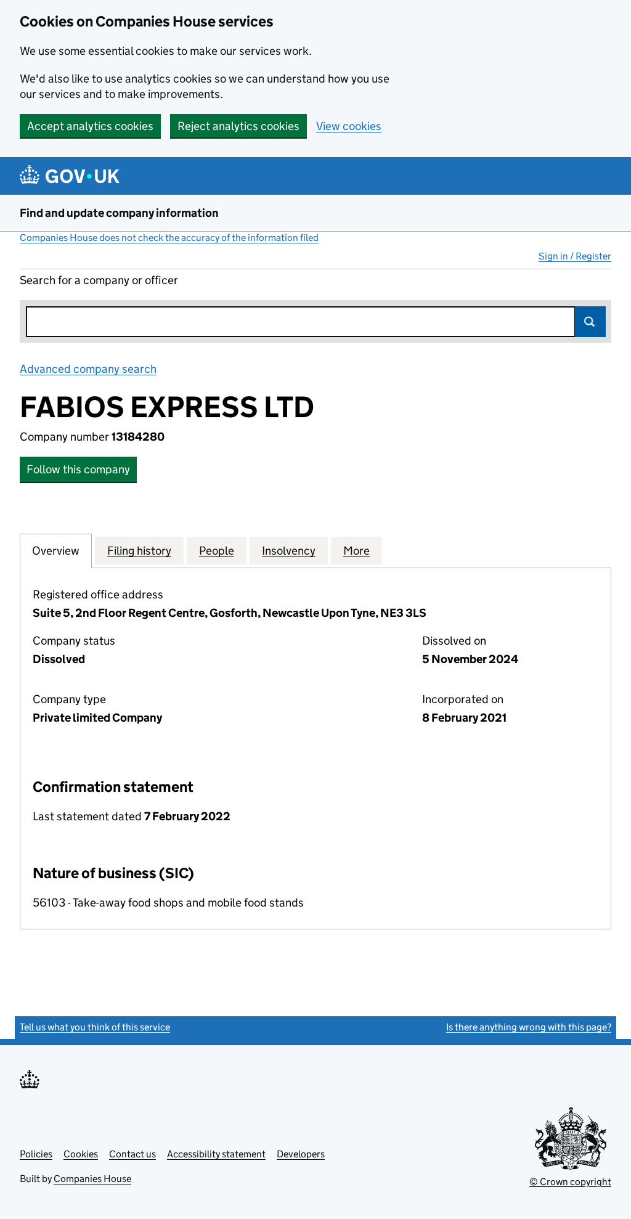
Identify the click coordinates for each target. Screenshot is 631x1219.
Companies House (92, 1178)
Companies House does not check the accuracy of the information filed (169, 237)
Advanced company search (88, 369)
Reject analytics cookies (238, 126)
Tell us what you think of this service (95, 1027)
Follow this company (78, 469)
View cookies (348, 126)
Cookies (80, 1154)
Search (590, 321)
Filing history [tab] (139, 551)
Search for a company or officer (99, 280)
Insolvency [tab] (289, 551)
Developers (301, 1154)
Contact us (132, 1154)
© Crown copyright (570, 1182)
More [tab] (356, 551)
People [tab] (216, 551)
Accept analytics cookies (90, 126)
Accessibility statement (216, 1154)
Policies (36, 1154)
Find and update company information (119, 213)
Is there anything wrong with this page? (528, 1027)
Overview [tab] (55, 551)
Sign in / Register (575, 256)
